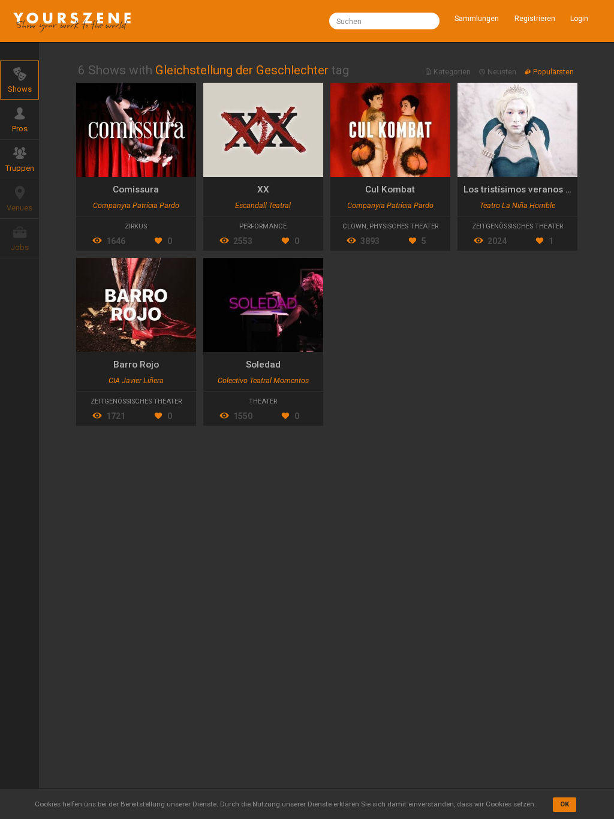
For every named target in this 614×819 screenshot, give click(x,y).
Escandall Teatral (263, 205)
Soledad (263, 364)
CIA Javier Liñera (136, 380)
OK (564, 804)
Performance (263, 226)
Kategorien (452, 71)
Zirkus (136, 226)
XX (263, 189)
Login (579, 18)
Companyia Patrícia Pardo (136, 205)
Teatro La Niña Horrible (517, 205)
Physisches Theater (403, 226)
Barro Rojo (136, 364)
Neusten (502, 71)
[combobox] (384, 21)
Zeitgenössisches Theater (517, 226)
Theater (263, 401)
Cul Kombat (390, 189)
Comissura (136, 189)
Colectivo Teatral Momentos (263, 380)
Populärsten (552, 71)
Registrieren (534, 18)
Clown (354, 226)
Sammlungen (477, 18)
